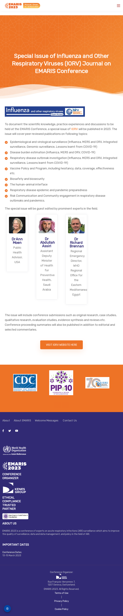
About (6, 420)
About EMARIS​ (22, 420)
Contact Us (70, 420)
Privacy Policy (61, 601)
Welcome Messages (47, 420)
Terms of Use (61, 593)
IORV (74, 129)
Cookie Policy (61, 609)
